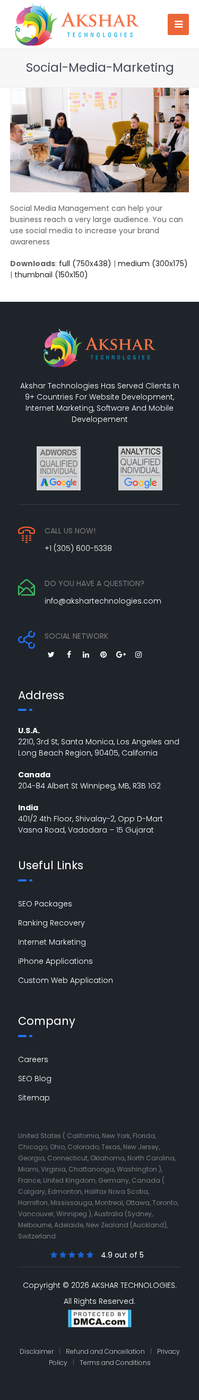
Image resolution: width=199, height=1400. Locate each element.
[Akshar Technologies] (76, 23)
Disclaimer (37, 1351)
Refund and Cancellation (105, 1351)
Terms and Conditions (115, 1362)
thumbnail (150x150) (51, 274)
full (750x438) (85, 263)
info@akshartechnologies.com (103, 601)
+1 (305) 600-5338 (78, 548)
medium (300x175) (153, 263)
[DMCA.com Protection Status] (99, 1320)
